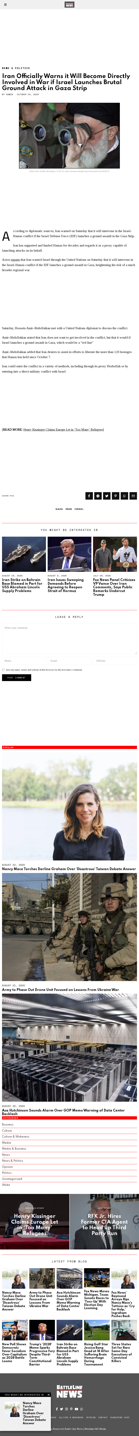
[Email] (133, 496)
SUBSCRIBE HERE (120, 1417)
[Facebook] (89, 496)
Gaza (59, 509)
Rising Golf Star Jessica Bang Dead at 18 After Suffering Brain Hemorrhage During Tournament (96, 1354)
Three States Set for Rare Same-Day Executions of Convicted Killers (121, 1353)
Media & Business (14, 1148)
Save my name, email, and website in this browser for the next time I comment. (44, 669)
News (6, 1154)
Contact (103, 1417)
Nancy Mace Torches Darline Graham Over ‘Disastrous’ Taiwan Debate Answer (69, 869)
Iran (69, 509)
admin (9, 94)
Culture (7, 1130)
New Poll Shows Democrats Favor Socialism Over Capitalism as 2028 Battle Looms (14, 1353)
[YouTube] (76, 1409)
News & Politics (16, 68)
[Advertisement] (69, 34)
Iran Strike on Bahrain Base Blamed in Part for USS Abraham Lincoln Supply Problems (22, 585)
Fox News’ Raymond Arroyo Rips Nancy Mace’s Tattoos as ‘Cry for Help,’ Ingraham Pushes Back (123, 1304)
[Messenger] (98, 496)
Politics (7, 1172)
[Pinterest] (115, 496)
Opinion (7, 1167)
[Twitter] (107, 496)
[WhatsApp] (82, 1409)
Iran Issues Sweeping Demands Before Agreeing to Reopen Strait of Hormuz (66, 585)
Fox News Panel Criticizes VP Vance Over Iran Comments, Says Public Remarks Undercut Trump (114, 587)
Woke (6, 1185)
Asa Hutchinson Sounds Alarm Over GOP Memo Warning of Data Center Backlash (69, 1301)
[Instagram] (66, 1409)
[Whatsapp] (124, 496)
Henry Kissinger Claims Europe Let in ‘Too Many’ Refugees (63, 429)
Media (6, 1142)
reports (15, 259)
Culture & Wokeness (15, 1136)
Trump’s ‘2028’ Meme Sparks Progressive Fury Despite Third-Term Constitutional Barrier (42, 1354)
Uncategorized (12, 1179)
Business (7, 1124)
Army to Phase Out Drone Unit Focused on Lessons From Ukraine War (60, 990)
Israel (79, 509)
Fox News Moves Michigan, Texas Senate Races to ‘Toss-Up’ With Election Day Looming (96, 1300)
